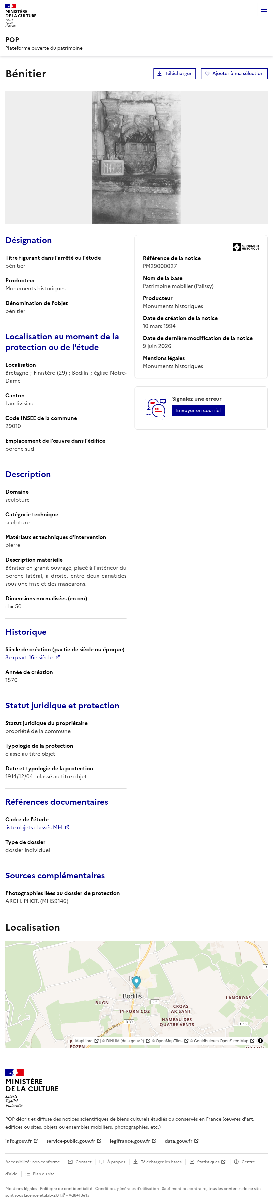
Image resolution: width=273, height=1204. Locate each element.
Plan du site (44, 1174)
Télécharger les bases (161, 1162)
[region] (136, 994)
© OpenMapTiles (167, 1040)
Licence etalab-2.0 (41, 1195)
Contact (84, 1162)
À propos (116, 1162)
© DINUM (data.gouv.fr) (123, 1040)
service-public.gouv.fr (71, 1141)
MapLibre (84, 1040)
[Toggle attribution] (260, 1041)
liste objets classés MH (33, 827)
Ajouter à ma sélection (238, 73)
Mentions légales (21, 1189)
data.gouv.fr (178, 1141)
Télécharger (178, 73)
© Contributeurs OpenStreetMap (219, 1040)
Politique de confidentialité (66, 1189)
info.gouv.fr (18, 1141)
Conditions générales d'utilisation (127, 1189)
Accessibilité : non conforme (32, 1162)
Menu (263, 9)
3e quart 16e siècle (29, 657)
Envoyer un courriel (198, 410)
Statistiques (208, 1162)
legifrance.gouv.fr (130, 1141)
